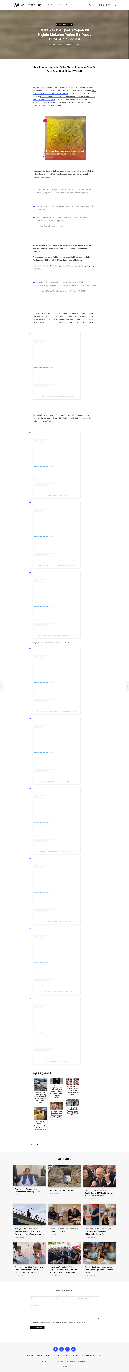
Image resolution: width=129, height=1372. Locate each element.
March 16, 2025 (60, 226)
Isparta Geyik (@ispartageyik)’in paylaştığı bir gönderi (57, 991)
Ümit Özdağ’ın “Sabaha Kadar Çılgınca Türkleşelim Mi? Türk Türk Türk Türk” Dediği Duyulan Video (63, 1269)
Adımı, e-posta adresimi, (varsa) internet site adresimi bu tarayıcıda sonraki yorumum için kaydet (58, 1322)
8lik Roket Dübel (51, 260)
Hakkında (39, 1356)
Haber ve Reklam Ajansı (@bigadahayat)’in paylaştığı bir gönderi (57, 565)
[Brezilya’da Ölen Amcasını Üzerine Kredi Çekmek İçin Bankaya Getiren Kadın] (99, 1253)
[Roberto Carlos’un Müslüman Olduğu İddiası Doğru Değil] (64, 1214)
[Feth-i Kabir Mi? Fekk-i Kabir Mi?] (64, 1176)
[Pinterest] (41, 1144)
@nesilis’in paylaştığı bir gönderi (57, 495)
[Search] (114, 5)
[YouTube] (73, 1349)
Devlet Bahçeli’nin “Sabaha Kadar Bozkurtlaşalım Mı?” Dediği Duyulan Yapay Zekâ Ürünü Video (99, 1193)
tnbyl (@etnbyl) (44, 206)
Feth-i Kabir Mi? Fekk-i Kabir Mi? (62, 1190)
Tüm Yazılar (50, 1356)
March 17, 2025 (78, 291)
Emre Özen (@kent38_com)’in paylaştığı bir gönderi (56, 781)
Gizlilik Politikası (88, 1356)
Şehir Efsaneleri (64, 1356)
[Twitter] (34, 1144)
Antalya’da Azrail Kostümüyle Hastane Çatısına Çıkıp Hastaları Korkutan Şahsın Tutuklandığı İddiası (29, 1231)
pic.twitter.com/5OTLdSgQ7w (50, 220)
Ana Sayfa (29, 1356)
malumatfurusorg (56, 44)
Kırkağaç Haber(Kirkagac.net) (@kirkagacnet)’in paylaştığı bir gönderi (56, 711)
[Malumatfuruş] (27, 5)
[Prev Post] (1, 686)
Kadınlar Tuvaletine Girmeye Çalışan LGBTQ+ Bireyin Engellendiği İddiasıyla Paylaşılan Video (99, 1231)
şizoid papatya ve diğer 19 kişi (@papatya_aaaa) (58, 189)
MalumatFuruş (81, 1361)
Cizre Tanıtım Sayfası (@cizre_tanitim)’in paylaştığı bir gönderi (56, 635)
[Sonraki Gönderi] (127, 686)
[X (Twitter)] (61, 1349)
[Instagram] (67, 1349)
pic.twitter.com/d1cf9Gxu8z (83, 285)
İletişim (100, 1356)
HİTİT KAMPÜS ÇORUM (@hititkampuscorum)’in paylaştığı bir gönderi (56, 921)
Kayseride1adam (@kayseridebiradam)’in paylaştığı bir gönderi (56, 851)
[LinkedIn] (38, 1144)
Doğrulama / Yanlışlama (64, 24)
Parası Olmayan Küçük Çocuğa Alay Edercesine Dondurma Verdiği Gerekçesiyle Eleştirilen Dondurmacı (29, 1269)
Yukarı (65, 1366)
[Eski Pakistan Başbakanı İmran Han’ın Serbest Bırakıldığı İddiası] (29, 1175)
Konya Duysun (87, 319)
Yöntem (75, 1356)
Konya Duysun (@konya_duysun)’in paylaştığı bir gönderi (57, 396)
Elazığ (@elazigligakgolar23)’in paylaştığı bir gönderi (56, 1061)
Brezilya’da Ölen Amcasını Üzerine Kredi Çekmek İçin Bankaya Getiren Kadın (99, 1269)
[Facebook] (31, 1144)
